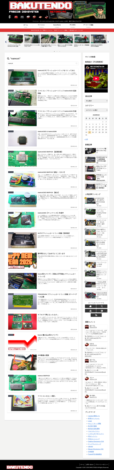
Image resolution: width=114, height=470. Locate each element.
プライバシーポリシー (101, 464)
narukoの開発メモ (94, 416)
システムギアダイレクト (96, 434)
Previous (6, 41)
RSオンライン (92, 436)
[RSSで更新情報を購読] (96, 315)
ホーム (82, 464)
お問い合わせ (90, 464)
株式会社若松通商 (94, 428)
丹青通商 (91, 451)
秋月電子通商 (92, 426)
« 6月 (86, 139)
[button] (76, 63)
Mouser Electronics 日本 (95, 449)
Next (108, 41)
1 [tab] (54, 51)
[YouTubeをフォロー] (90, 310)
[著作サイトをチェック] (90, 306)
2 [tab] (57, 51)
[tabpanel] (15, 41)
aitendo (90, 446)
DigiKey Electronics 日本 (96, 441)
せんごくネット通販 (94, 423)
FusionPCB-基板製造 (95, 454)
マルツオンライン (94, 431)
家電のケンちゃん (94, 418)
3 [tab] (60, 51)
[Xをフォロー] (101, 306)
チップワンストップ (94, 444)
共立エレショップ (94, 439)
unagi (90, 421)
